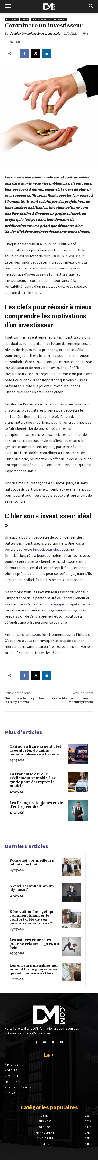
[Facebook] (24, 53)
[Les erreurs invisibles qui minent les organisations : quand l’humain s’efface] (71, 972)
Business (12, 19)
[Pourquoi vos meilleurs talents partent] (71, 867)
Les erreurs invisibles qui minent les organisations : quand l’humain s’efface (34, 969)
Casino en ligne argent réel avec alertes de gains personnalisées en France (35, 750)
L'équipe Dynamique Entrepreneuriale (34, 34)
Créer (25, 19)
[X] (35, 53)
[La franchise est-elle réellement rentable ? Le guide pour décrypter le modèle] (78, 782)
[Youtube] (61, 1042)
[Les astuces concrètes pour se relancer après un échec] (71, 946)
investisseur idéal (47, 549)
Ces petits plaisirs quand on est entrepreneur (72, 700)
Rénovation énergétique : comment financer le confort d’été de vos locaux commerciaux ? (34, 918)
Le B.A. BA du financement (49, 19)
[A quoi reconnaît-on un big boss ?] (71, 892)
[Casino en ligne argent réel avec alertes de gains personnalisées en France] (78, 754)
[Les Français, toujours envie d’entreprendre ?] (78, 810)
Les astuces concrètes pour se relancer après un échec (34, 944)
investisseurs (30, 634)
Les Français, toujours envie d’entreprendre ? (36, 805)
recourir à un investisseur (64, 256)
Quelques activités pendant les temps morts (25, 700)
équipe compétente (69, 604)
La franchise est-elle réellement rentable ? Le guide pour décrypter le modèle (33, 780)
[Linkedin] (46, 53)
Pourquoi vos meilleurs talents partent (32, 862)
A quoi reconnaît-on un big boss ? (32, 888)
